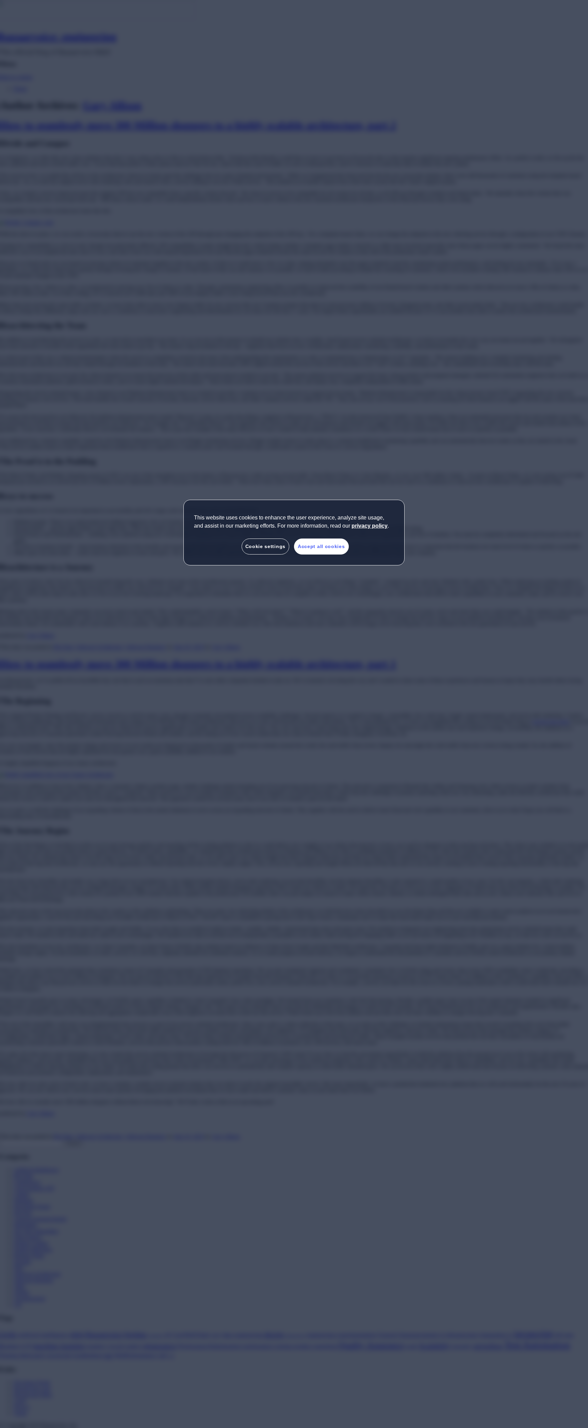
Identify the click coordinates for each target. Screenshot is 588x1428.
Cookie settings (265, 546)
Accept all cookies (321, 546)
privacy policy (370, 526)
